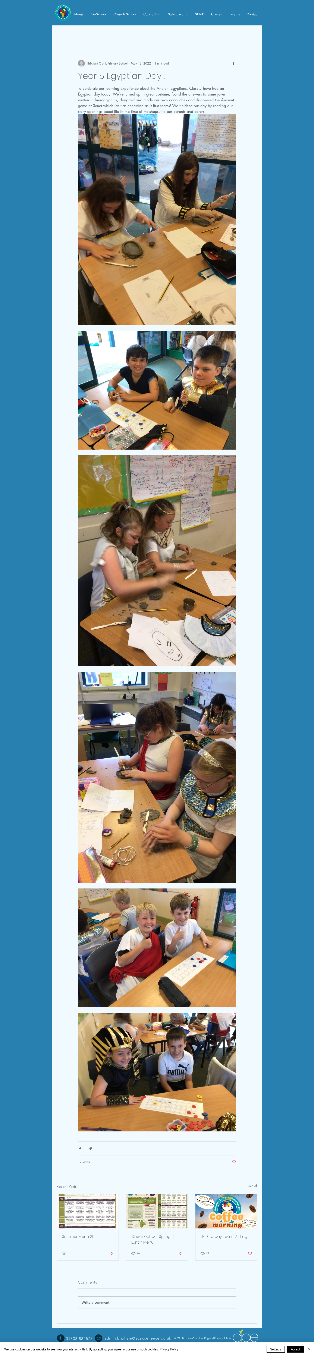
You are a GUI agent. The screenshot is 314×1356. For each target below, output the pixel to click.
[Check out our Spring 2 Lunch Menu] (157, 1211)
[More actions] (233, 63)
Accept (295, 1349)
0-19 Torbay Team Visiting (224, 1236)
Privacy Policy (169, 1349)
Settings (275, 1349)
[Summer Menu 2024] (88, 1211)
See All (252, 1186)
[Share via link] (90, 1149)
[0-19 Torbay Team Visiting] (226, 1211)
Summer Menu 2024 (80, 1236)
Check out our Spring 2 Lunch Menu (152, 1239)
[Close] (308, 1349)
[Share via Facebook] (80, 1149)
